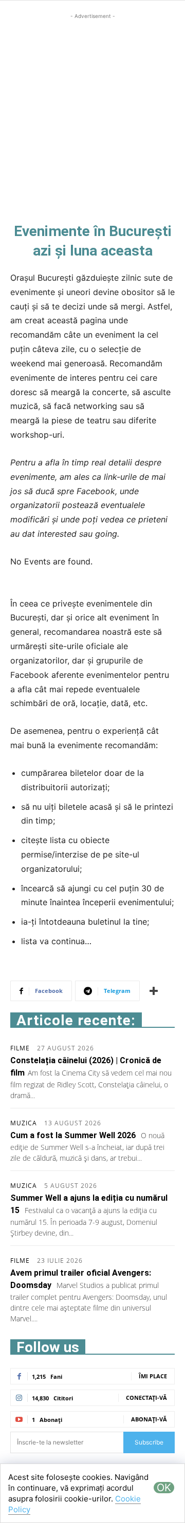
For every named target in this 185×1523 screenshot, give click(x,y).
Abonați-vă (149, 1419)
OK (164, 1487)
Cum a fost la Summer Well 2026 (73, 1135)
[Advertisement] (92, 114)
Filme (20, 1048)
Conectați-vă (146, 1397)
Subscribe (149, 1442)
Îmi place (153, 1376)
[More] (153, 991)
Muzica (23, 1123)
